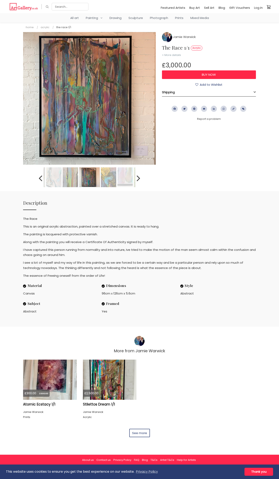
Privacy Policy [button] (147, 471)
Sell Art (209, 8)
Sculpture (135, 18)
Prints (179, 18)
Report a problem (209, 119)
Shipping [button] (168, 92)
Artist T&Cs (167, 460)
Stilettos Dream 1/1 (99, 404)
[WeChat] (243, 109)
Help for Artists (186, 460)
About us (88, 460)
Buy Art (194, 8)
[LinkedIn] (213, 109)
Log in (258, 8)
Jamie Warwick (184, 37)
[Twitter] (184, 109)
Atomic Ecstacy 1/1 (39, 404)
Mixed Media (199, 18)
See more (139, 433)
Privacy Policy (122, 460)
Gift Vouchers (239, 8)
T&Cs (154, 460)
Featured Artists (173, 8)
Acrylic (45, 27)
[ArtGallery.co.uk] (23, 6)
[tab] (209, 92)
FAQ (136, 460)
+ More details (171, 55)
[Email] (204, 109)
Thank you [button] (259, 472)
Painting (93, 18)
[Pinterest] (194, 109)
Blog (222, 8)
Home (30, 27)
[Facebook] (174, 109)
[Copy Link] (233, 109)
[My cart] (269, 7)
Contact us (103, 460)
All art (74, 18)
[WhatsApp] (223, 109)
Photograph (159, 18)
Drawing (115, 18)
